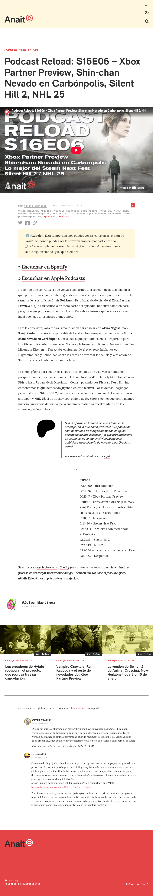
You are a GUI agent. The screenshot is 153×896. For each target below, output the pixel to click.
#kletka (46, 211)
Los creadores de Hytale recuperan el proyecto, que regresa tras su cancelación (24, 672)
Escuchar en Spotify (44, 267)
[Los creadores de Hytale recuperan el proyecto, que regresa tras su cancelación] (25, 639)
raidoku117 (38, 754)
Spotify (64, 567)
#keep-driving (28, 211)
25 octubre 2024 (39, 757)
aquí (107, 456)
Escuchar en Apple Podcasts (53, 278)
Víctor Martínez (35, 205)
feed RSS (112, 573)
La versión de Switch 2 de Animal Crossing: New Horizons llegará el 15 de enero (128, 672)
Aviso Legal (12, 880)
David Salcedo (42, 719)
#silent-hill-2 (63, 213)
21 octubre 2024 (40, 723)
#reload (64, 216)
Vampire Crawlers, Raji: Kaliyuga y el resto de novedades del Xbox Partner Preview (74, 672)
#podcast (50, 216)
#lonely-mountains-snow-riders (75, 211)
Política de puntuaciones (22, 884)
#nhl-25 (105, 211)
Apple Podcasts (47, 567)
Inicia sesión (78, 708)
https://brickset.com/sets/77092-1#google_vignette (61, 786)
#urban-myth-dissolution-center (98, 213)
